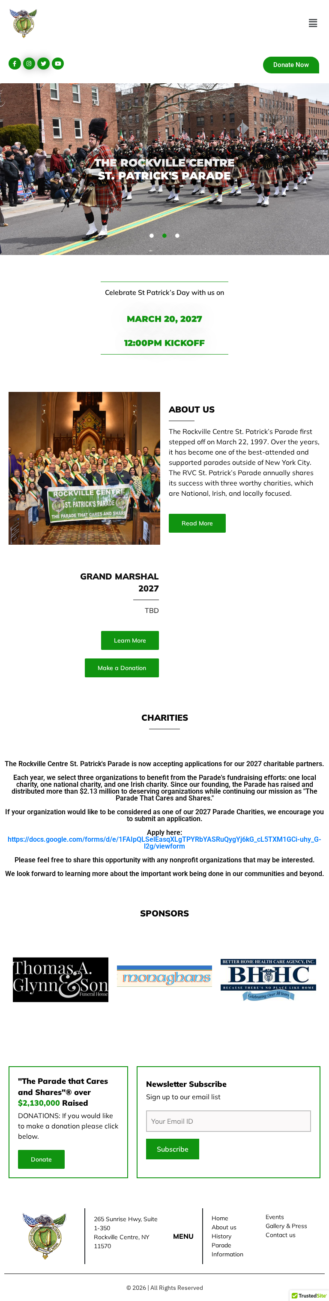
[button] (313, 23)
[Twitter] (43, 64)
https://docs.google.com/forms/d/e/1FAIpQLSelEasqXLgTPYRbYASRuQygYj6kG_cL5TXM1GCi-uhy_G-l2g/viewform (164, 842)
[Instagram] (29, 64)
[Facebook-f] (15, 64)
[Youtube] (58, 64)
